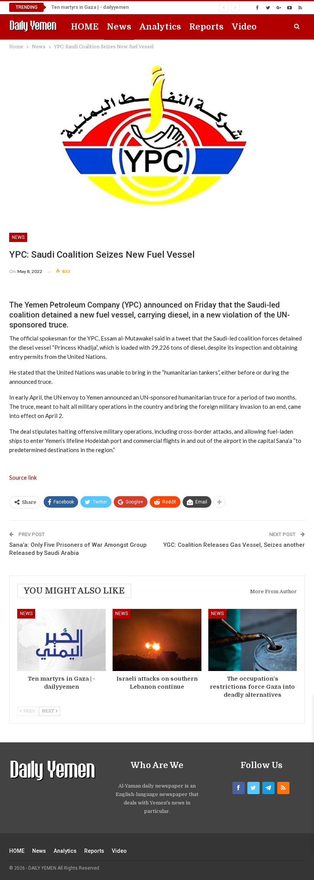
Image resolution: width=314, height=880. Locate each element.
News (119, 26)
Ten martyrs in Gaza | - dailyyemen (90, 7)
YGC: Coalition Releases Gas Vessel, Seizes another (234, 544)
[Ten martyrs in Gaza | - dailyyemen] (61, 640)
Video (244, 26)
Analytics (160, 26)
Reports (206, 26)
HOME (85, 26)
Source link (23, 477)
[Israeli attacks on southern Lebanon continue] (157, 640)
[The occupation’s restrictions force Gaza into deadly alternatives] (252, 640)
